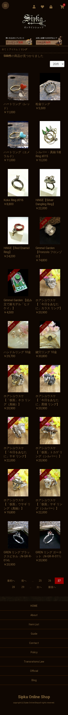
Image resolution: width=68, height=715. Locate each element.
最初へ (11, 580)
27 (59, 580)
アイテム (13, 49)
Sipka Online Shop (34, 697)
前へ (23, 580)
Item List (34, 624)
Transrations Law (34, 661)
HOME (34, 605)
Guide (34, 633)
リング (24, 49)
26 (49, 580)
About (34, 615)
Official (34, 670)
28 (13, 587)
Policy (34, 652)
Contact (34, 643)
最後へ (52, 587)
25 (40, 580)
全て (4, 49)
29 (22, 587)
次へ (39, 587)
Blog (34, 680)
